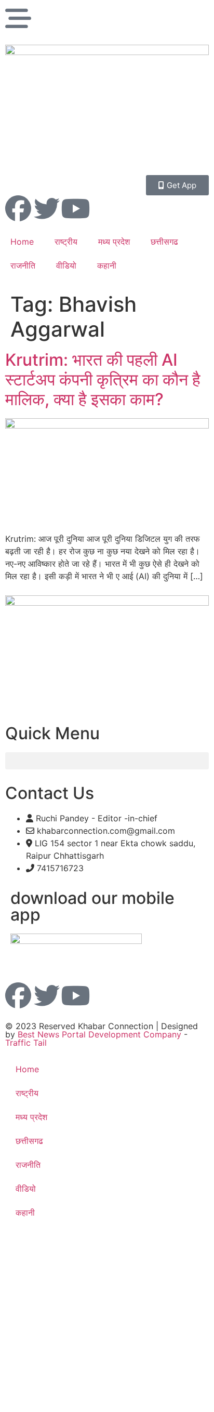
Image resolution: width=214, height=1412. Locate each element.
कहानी (106, 265)
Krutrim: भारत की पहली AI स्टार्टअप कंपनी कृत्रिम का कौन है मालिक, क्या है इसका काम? (102, 380)
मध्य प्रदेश (114, 241)
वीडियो (66, 265)
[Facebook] (18, 208)
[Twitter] (47, 208)
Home (22, 241)
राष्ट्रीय (66, 241)
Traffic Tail (26, 1042)
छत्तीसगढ (164, 241)
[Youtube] (75, 208)
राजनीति (22, 265)
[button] (107, 760)
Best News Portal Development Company (99, 1034)
